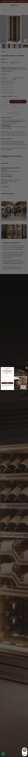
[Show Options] (12, 380)
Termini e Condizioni (3, 385)
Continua (7, 383)
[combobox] (7, 380)
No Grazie (7, 388)
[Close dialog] (26, 367)
